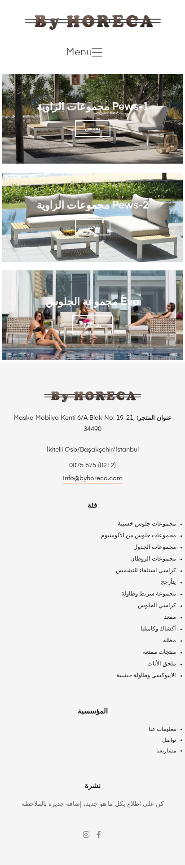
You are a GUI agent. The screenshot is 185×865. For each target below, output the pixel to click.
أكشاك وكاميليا (158, 629)
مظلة (169, 640)
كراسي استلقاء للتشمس (146, 571)
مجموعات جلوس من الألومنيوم (138, 536)
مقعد (170, 617)
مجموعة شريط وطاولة (148, 594)
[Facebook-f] (98, 834)
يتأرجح (168, 582)
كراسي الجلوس (157, 606)
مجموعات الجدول (154, 547)
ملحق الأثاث (161, 664)
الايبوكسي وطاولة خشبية (146, 675)
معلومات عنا (162, 729)
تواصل (169, 740)
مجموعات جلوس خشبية (147, 524)
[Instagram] (86, 834)
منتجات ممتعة (159, 652)
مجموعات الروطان (153, 559)
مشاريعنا (166, 751)
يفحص (93, 128)
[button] (84, 52)
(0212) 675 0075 (92, 465)
